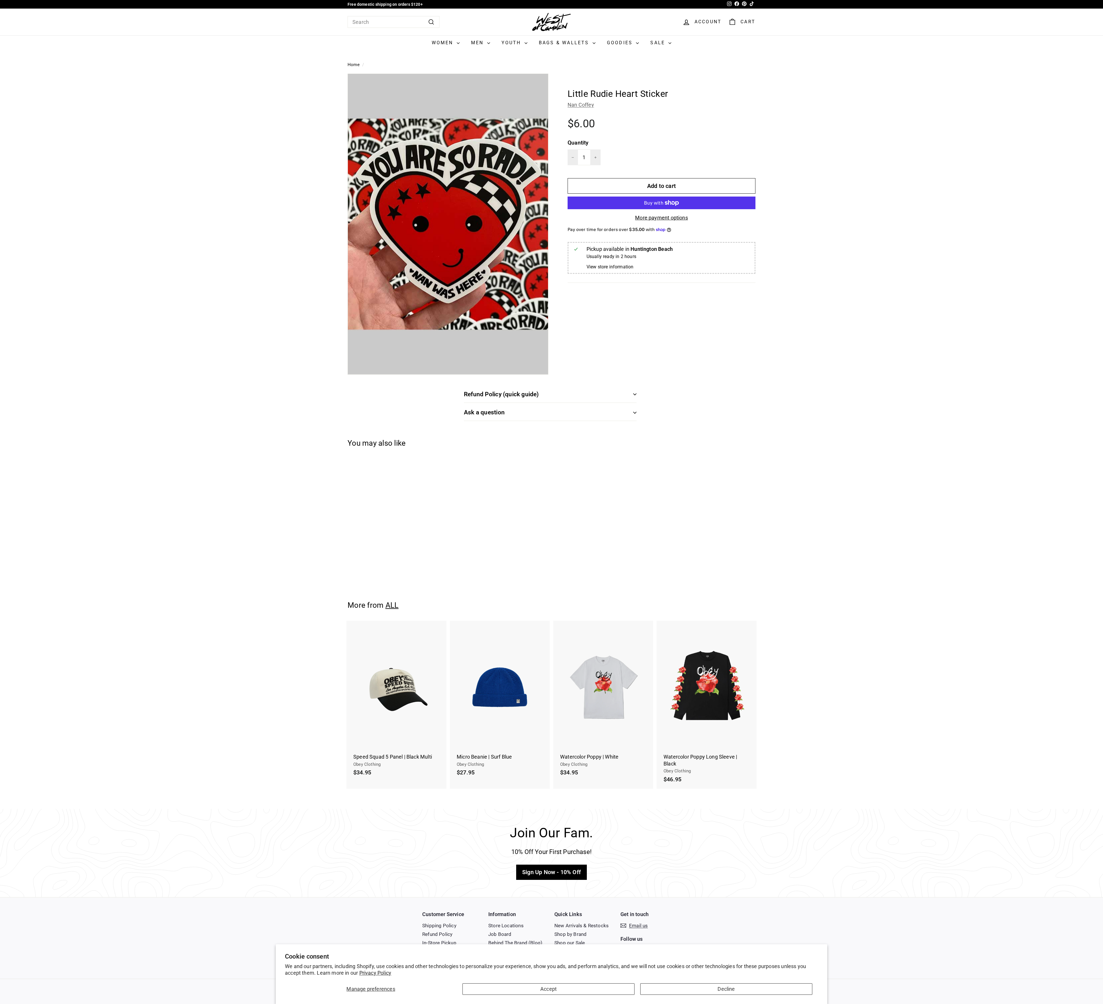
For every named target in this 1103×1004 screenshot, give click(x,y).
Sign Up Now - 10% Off (551, 872)
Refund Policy (437, 934)
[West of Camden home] (551, 22)
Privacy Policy (375, 973)
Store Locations (506, 925)
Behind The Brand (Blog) (515, 943)
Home (354, 64)
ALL (392, 605)
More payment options (661, 218)
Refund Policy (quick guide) (501, 394)
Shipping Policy (439, 925)
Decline (726, 989)
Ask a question (484, 412)
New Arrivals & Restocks (581, 925)
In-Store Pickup (439, 943)
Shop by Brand (570, 934)
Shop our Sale (569, 943)
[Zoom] (448, 224)
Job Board (500, 934)
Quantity (578, 142)
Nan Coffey (581, 105)
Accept (548, 989)
